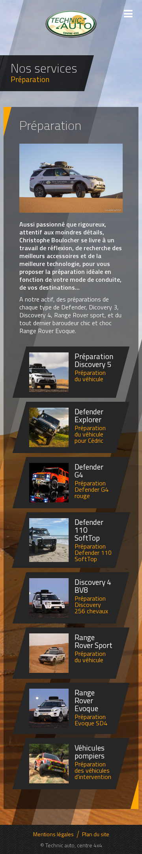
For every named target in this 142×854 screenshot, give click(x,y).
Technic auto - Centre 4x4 (71, 23)
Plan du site (95, 834)
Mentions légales (53, 834)
